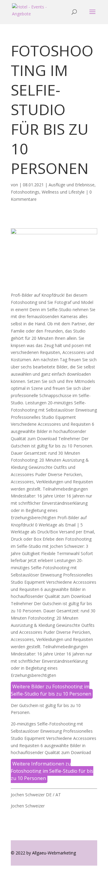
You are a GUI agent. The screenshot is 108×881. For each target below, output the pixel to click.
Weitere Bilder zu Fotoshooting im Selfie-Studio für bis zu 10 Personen (51, 690)
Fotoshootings (25, 192)
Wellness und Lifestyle (63, 192)
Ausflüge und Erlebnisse (71, 185)
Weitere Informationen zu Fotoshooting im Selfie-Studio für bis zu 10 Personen (52, 771)
